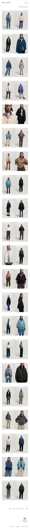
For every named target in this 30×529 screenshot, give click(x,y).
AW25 (18, 508)
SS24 (27, 508)
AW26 (10, 508)
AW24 (22, 508)
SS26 (14, 508)
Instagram (17, 526)
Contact (12, 526)
